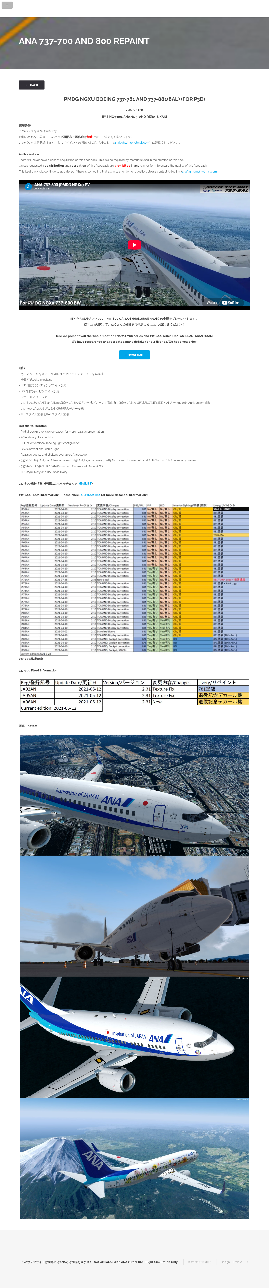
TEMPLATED (239, 1262)
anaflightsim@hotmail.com (131, 142)
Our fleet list (90, 495)
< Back (31, 85)
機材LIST (85, 483)
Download (134, 355)
